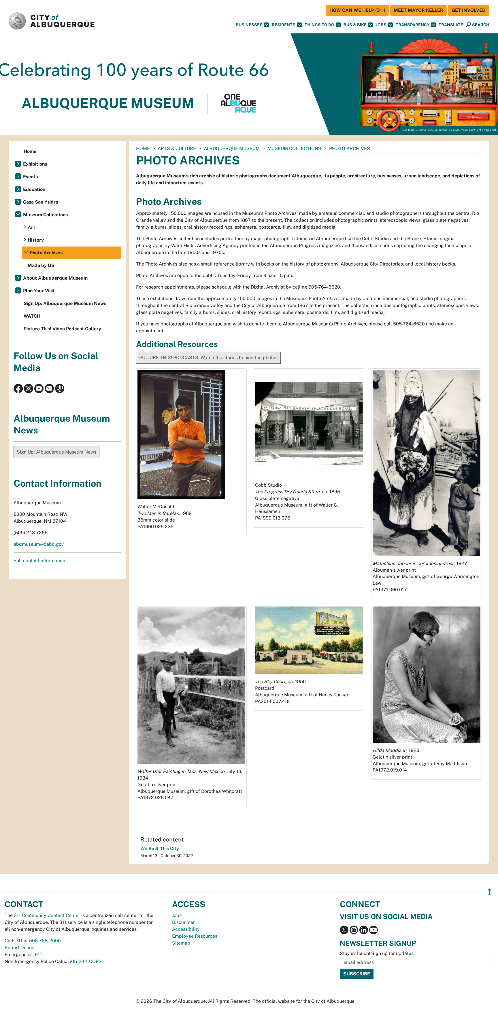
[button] (451, 25)
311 (19, 940)
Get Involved (469, 10)
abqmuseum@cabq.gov (39, 544)
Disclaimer (183, 922)
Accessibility (186, 929)
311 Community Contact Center (47, 915)
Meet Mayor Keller (418, 10)
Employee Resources (194, 936)
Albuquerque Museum (232, 148)
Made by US (41, 265)
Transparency (412, 24)
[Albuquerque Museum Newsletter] (49, 388)
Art (31, 227)
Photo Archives (46, 252)
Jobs (381, 24)
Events (30, 176)
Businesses (249, 24)
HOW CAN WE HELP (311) (357, 10)
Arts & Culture (177, 148)
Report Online (19, 947)
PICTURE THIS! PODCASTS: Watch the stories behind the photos (208, 357)
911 (38, 954)
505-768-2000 (45, 940)
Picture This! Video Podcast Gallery (62, 328)
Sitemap (181, 943)
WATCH (32, 316)
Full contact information (39, 560)
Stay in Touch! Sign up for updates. (377, 953)
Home (143, 148)
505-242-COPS (85, 961)
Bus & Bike (355, 24)
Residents (283, 24)
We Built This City (159, 848)
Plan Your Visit (39, 290)
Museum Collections (294, 148)
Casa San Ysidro (40, 202)
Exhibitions (35, 164)
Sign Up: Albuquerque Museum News (65, 303)
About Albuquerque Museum (55, 278)
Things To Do (319, 24)
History (36, 240)
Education (34, 189)
